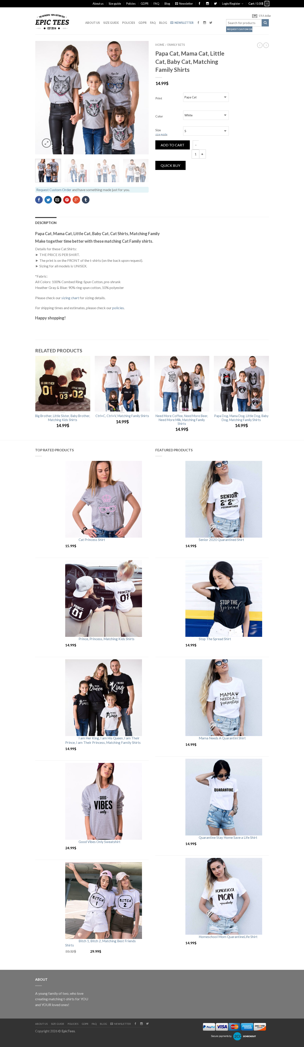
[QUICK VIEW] (62, 384)
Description (46, 223)
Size (161, 132)
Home (159, 44)
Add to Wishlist (137, 52)
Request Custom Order (239, 29)
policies (118, 308)
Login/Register (231, 3)
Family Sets (176, 44)
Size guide (115, 3)
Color (159, 116)
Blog (167, 3)
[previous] (41, 97)
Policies (131, 3)
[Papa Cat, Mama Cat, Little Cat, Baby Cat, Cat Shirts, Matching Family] (92, 97)
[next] (142, 97)
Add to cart (172, 145)
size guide (161, 134)
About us (98, 3)
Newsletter (186, 3)
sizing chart (70, 298)
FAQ (156, 3)
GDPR (144, 3)
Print (158, 98)
